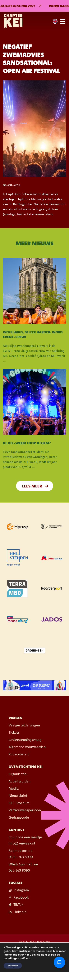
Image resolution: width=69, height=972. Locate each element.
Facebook (21, 897)
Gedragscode (19, 817)
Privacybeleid (19, 754)
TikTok (18, 904)
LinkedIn (19, 912)
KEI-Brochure (19, 803)
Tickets (14, 732)
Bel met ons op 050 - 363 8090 (21, 853)
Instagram (21, 890)
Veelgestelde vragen (24, 725)
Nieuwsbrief (18, 795)
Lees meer (32, 485)
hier (55, 951)
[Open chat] (59, 962)
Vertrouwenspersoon (25, 810)
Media (14, 788)
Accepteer (12, 965)
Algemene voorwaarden (27, 747)
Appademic (43, 942)
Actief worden (19, 781)
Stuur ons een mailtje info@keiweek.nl (25, 840)
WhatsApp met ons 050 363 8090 (23, 867)
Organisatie (18, 774)
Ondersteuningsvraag (25, 739)
